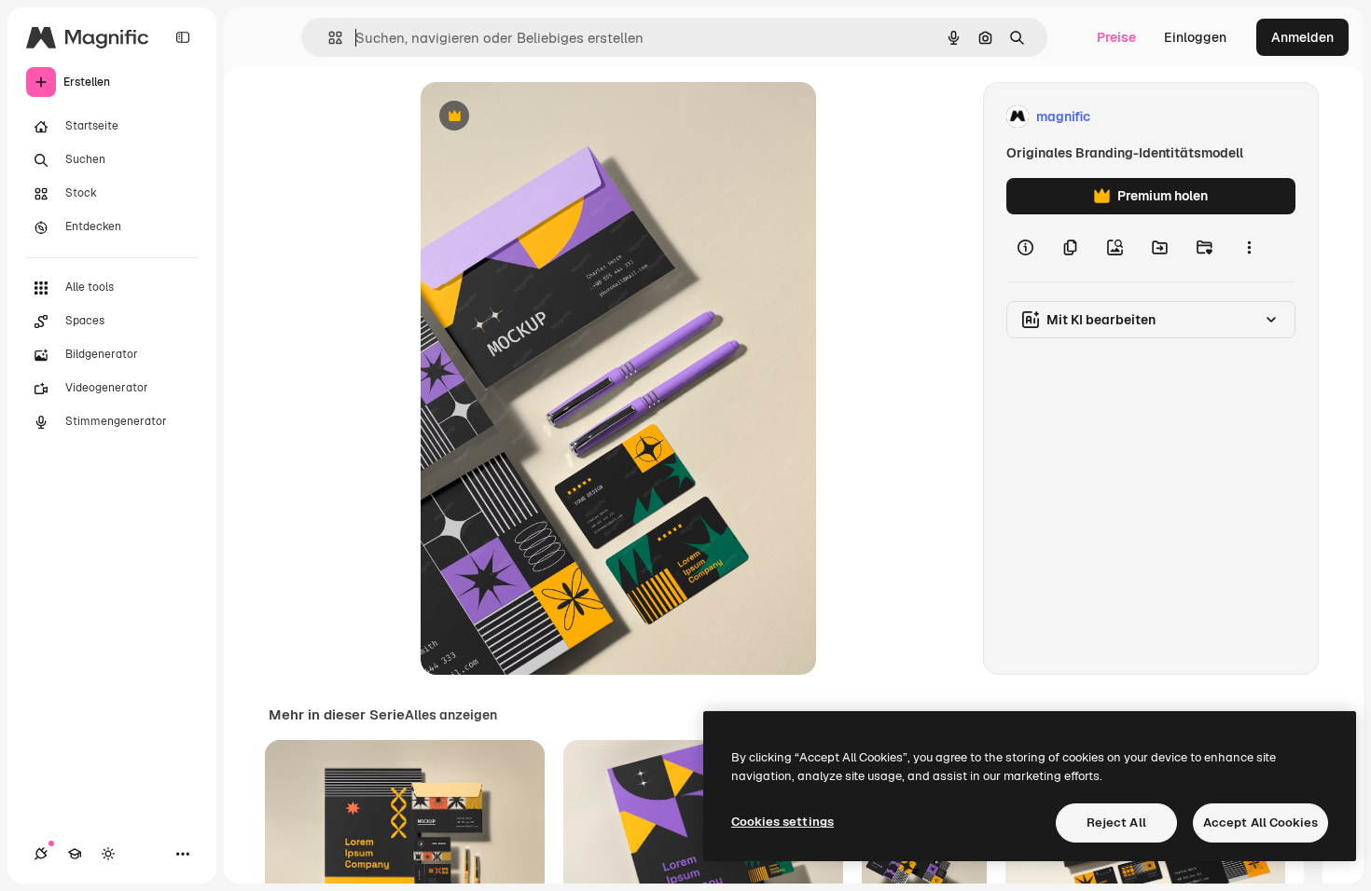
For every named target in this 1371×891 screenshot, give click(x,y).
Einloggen (1195, 37)
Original (540, 117)
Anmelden (1302, 37)
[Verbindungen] (41, 854)
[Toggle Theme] (108, 854)
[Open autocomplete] (327, 38)
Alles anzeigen (451, 714)
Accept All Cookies (1260, 822)
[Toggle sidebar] (183, 37)
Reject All (1116, 822)
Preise (1116, 37)
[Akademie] (75, 854)
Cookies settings (782, 821)
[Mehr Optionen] (1248, 248)
